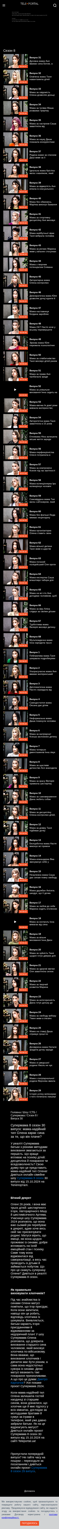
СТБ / (33, 1112)
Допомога (29, 1491)
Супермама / (19, 1115)
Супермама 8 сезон (30, 1178)
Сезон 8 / (33, 1115)
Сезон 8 (9, 50)
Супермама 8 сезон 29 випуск (29, 1469)
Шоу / (26, 1112)
